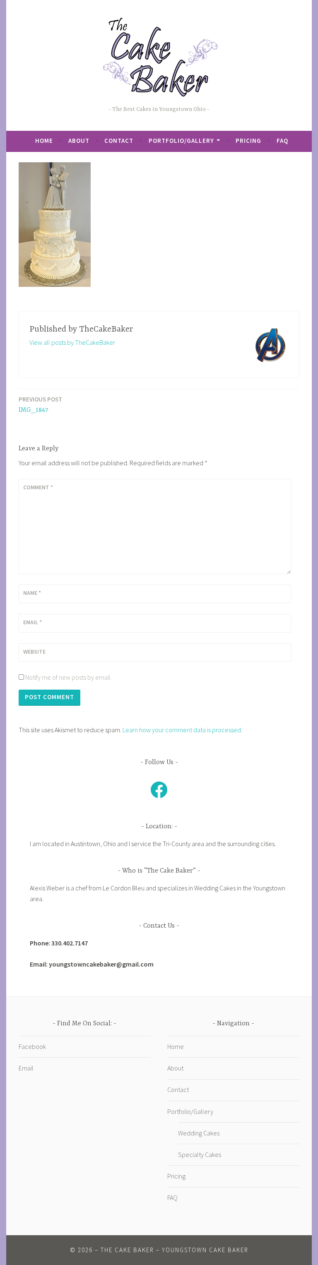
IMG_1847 (40, 404)
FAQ (282, 140)
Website (34, 651)
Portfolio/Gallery (181, 140)
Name (32, 592)
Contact (118, 140)
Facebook (32, 1046)
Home (44, 140)
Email (32, 622)
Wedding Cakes (198, 1133)
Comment (38, 487)
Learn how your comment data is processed (182, 730)
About (78, 140)
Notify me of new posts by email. (68, 677)
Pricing (248, 140)
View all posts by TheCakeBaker (72, 342)
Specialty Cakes (199, 1154)
